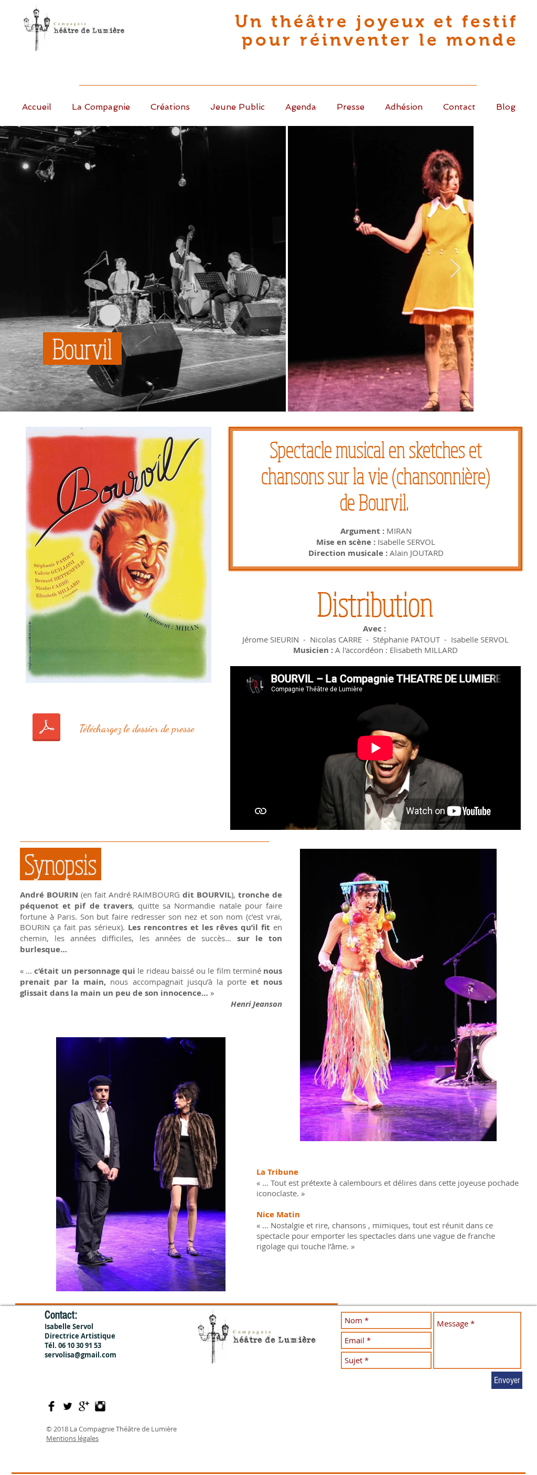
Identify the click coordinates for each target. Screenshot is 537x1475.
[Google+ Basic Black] (84, 1406)
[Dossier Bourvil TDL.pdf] (46, 728)
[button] (170, 107)
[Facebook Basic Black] (51, 1406)
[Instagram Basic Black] (100, 1406)
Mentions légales (72, 1438)
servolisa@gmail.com (80, 1355)
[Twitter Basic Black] (67, 1406)
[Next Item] (455, 269)
